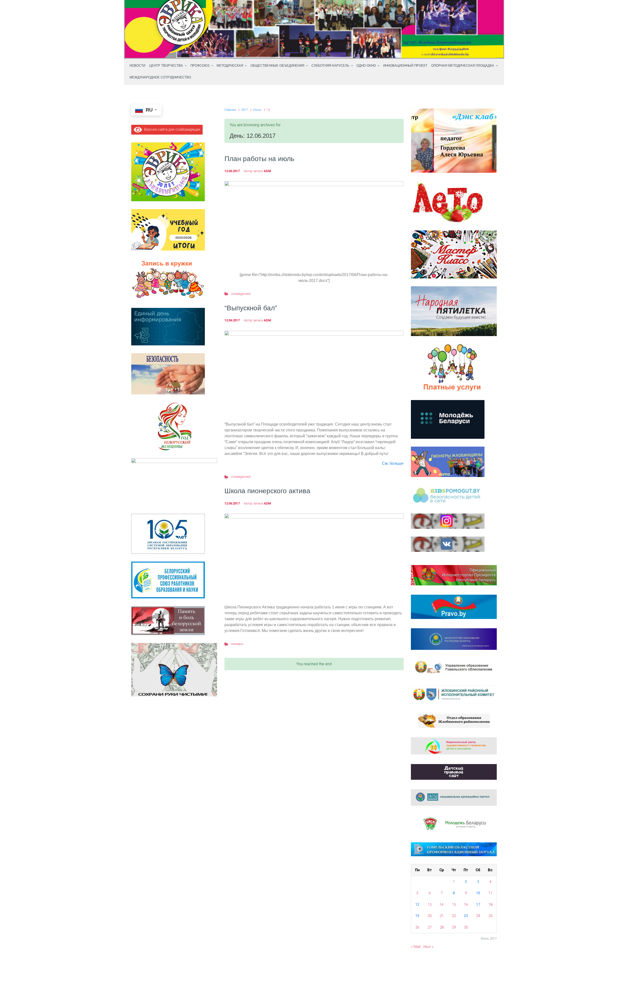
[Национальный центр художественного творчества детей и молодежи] (454, 745)
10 (478, 893)
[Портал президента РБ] (454, 575)
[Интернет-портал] (454, 824)
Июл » (428, 946)
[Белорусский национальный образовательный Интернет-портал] (454, 797)
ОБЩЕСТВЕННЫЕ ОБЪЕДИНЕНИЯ (277, 65)
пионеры (237, 644)
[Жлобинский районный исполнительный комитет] (454, 694)
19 (417, 916)
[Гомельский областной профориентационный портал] (454, 849)
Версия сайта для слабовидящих (171, 129)
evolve (282, 966)
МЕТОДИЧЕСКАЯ (230, 65)
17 (478, 904)
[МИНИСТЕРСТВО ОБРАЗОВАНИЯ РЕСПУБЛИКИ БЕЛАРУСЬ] (454, 638)
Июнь (257, 110)
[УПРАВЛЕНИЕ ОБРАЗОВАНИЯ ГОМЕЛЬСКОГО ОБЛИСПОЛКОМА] (454, 667)
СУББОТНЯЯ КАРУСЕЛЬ (330, 65)
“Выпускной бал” (250, 308)
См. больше (393, 463)
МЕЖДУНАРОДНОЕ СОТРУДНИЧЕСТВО (160, 77)
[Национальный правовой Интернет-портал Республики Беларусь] (454, 606)
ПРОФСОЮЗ (199, 65)
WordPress (342, 966)
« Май (415, 946)
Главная (230, 110)
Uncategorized (240, 294)
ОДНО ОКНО (366, 65)
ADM (267, 171)
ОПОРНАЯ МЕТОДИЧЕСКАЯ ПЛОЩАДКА (462, 65)
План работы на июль (259, 159)
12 (417, 904)
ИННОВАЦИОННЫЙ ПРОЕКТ (405, 65)
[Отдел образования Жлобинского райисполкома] (454, 720)
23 (466, 916)
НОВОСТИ (137, 65)
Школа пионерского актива (267, 491)
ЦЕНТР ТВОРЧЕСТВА (166, 65)
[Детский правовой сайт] (454, 771)
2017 (244, 110)
